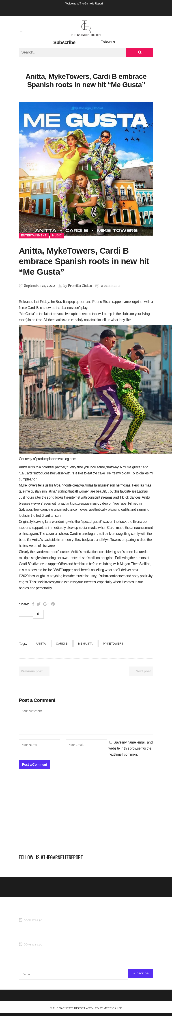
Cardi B (62, 643)
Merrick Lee (113, 1008)
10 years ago (33, 920)
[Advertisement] (86, 813)
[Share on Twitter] (39, 604)
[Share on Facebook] (33, 604)
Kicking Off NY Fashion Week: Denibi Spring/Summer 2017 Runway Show (73, 936)
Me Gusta (85, 643)
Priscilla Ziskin (80, 285)
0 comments (110, 285)
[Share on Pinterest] (53, 604)
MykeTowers (113, 643)
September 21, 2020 (39, 285)
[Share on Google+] (46, 604)
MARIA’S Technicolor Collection (42, 912)
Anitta (41, 643)
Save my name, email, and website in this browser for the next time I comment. (130, 748)
